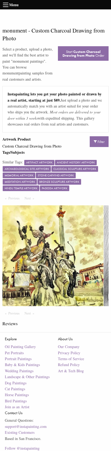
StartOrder (83, 53)
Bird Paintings (16, 400)
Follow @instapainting (22, 448)
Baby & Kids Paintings (22, 364)
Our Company (68, 346)
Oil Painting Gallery (20, 346)
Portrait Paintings (18, 358)
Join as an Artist (17, 406)
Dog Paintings (15, 382)
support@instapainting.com (26, 426)
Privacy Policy (69, 352)
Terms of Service (71, 358)
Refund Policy (69, 364)
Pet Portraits (14, 352)
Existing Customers (19, 432)
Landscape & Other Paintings (27, 376)
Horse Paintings (17, 394)
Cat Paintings (15, 388)
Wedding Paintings (19, 370)
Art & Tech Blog (71, 370)
